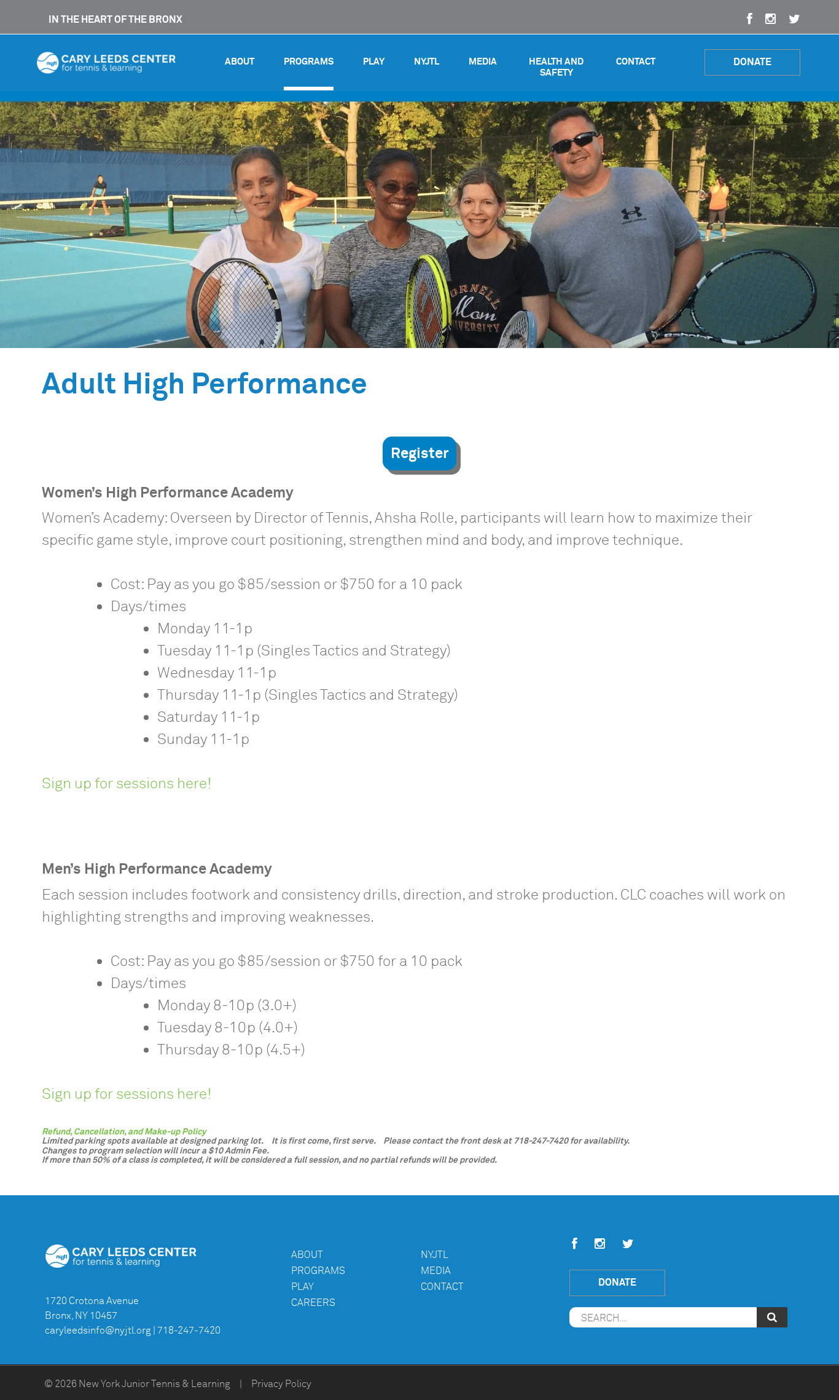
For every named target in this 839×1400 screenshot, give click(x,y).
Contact (635, 62)
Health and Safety (556, 67)
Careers (313, 1303)
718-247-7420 (188, 1330)
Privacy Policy (281, 1384)
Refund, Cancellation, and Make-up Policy (124, 1131)
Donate (752, 61)
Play (373, 62)
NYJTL (426, 62)
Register (419, 453)
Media (483, 62)
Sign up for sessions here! (126, 783)
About (239, 62)
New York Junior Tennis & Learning (154, 1384)
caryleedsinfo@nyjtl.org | (100, 1330)
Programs (309, 62)
